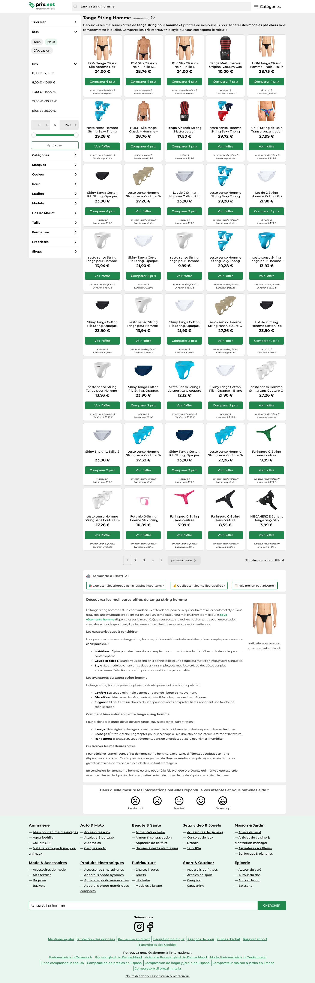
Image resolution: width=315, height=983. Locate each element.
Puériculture (144, 863)
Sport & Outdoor (198, 863)
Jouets (141, 875)
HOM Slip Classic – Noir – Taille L (184, 65)
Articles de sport (200, 875)
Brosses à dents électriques (157, 848)
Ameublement (249, 832)
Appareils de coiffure (152, 843)
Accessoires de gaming (205, 832)
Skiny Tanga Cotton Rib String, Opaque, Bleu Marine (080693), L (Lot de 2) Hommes (143, 389)
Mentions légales (61, 939)
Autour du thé (249, 875)
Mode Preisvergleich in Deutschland (238, 957)
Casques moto (95, 848)
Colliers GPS (42, 843)
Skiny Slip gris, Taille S (102, 452)
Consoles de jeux (200, 837)
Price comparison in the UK (62, 963)
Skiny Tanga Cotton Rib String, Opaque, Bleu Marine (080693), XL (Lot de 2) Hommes (184, 453)
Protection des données (96, 939)
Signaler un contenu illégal (264, 560)
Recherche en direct (134, 939)
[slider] (33, 134)
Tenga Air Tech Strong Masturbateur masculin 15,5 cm (184, 129)
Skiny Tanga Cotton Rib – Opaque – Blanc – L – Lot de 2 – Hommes (225, 389)
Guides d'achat (228, 939)
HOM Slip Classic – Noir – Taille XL (143, 65)
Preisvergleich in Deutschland (118, 957)
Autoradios (92, 843)
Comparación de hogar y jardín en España (177, 963)
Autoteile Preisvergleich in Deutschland (176, 957)
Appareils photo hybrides (104, 875)
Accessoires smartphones (104, 869)
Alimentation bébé (150, 832)
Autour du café (249, 869)
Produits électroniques (102, 863)
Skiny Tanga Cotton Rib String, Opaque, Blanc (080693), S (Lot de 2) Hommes (143, 259)
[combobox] (165, 6)
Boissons (245, 886)
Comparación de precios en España (114, 963)
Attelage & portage (99, 837)
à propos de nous (201, 939)
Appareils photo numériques (106, 880)
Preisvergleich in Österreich (70, 957)
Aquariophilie (43, 837)
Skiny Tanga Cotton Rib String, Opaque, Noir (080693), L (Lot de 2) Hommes (102, 194)
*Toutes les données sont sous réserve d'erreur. (158, 976)
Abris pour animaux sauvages (55, 832)
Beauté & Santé (146, 825)
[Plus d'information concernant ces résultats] (153, 17)
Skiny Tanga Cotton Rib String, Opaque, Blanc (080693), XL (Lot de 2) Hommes (184, 324)
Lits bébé (143, 880)
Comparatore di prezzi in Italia (158, 968)
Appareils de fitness (202, 869)
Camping (194, 880)
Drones (192, 843)
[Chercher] (75, 6)
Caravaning (195, 886)
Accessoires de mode (49, 869)
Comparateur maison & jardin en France (243, 963)
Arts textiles (42, 875)
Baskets (39, 886)
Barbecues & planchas (255, 853)
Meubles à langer (149, 886)
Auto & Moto (92, 825)
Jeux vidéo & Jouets (202, 825)
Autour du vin (249, 880)
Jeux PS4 (194, 848)
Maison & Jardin (250, 825)
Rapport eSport (255, 939)
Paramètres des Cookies (157, 945)
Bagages (39, 880)
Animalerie (39, 825)
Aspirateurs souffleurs (255, 848)
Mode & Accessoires (48, 863)
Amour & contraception (154, 837)
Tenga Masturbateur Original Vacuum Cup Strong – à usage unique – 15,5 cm (225, 65)
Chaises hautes (147, 869)
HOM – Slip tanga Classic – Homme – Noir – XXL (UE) (143, 129)
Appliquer (55, 145)
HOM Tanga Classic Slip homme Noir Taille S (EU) (102, 65)
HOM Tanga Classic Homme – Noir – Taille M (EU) (266, 65)
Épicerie (242, 863)
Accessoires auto (97, 832)
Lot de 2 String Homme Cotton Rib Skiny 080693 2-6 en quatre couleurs (184, 194)
